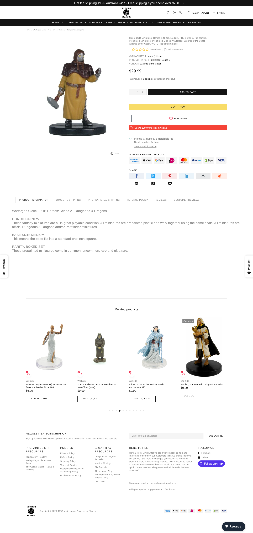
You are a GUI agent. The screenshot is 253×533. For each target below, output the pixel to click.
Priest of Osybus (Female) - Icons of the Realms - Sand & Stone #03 (46, 386)
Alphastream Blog (103, 471)
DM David (99, 481)
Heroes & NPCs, (161, 38)
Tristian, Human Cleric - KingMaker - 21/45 (202, 384)
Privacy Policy (67, 453)
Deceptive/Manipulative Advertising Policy (71, 470)
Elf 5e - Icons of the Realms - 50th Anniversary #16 (146, 386)
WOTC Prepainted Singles (164, 43)
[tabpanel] (49, 363)
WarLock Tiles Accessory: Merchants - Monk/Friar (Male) (96, 386)
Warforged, (177, 41)
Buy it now (178, 107)
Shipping (147, 79)
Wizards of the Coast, (194, 41)
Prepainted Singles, (162, 41)
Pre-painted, (201, 38)
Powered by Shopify (86, 511)
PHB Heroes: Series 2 (159, 60)
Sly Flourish (101, 467)
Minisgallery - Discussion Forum (38, 462)
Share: (133, 170)
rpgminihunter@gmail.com (163, 483)
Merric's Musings (103, 463)
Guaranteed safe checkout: (147, 154)
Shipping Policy (68, 461)
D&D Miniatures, (144, 38)
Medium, (174, 38)
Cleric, (132, 38)
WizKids (81, 381)
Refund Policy (67, 457)
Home (28, 30)
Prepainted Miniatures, (140, 41)
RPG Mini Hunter (126, 12)
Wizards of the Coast (150, 63)
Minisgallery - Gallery (36, 457)
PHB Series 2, (187, 38)
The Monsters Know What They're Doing (107, 476)
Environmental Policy (70, 475)
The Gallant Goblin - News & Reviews (40, 468)
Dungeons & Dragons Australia (105, 458)
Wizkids (30, 381)
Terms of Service (68, 465)
